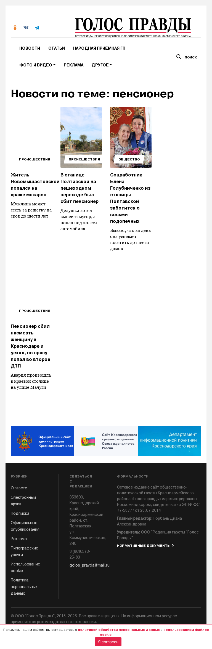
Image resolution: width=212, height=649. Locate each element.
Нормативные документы (144, 545)
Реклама (73, 65)
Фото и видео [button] (35, 65)
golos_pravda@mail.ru (82, 565)
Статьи (56, 48)
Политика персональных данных (24, 587)
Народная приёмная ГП (99, 48)
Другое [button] (100, 65)
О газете (19, 488)
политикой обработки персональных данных (119, 629)
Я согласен (108, 641)
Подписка (20, 513)
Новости (29, 48)
